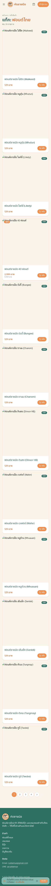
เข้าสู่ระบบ (43, 4)
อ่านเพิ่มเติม (20, 882)
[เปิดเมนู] (4, 4)
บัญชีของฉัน (7, 851)
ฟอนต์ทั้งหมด (7, 837)
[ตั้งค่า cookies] (37, 881)
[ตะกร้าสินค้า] (33, 4)
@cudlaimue (12, 866)
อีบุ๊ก (4, 844)
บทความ (5, 848)
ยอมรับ (43, 881)
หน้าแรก (5, 15)
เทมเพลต (6, 841)
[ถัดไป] (37, 794)
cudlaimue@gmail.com (18, 863)
